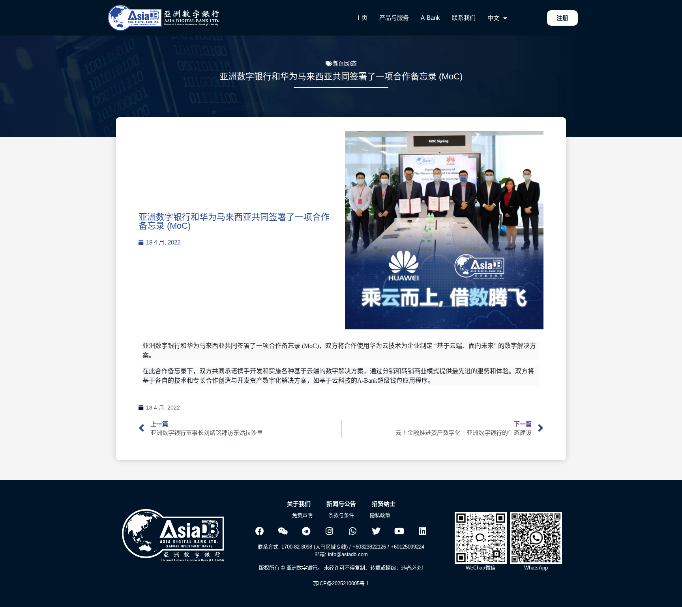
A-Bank (430, 17)
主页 (361, 17)
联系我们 (464, 17)
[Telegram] (306, 531)
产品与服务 (394, 17)
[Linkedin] (422, 531)
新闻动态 (345, 63)
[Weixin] (283, 531)
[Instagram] (329, 531)
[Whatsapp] (353, 531)
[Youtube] (399, 531)
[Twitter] (376, 531)
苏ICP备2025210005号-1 (341, 583)
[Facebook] (259, 531)
